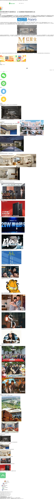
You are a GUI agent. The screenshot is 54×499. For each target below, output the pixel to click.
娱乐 (4, 0)
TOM (2, 13)
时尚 (8, 0)
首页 (0, 0)
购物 (25, 0)
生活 (11, 0)
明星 (6, 0)
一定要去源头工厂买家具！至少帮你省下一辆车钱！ (6, 395)
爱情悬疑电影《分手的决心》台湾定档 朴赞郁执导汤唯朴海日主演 (10, 343)
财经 (19, 0)
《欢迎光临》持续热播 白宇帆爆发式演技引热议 (7, 310)
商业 (17, 0)
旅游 (10, 0)
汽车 (24, 0)
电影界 (2, 265)
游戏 (9, 0)
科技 (27, 0)
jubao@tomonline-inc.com (20, 498)
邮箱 (15, 0)
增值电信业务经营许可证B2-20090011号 (5, 495)
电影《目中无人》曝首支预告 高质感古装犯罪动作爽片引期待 (9, 249)
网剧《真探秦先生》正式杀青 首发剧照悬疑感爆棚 (6, 345)
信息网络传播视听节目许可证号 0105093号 (5, 494)
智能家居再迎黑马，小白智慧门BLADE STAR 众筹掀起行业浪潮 (8, 199)
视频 (18, 0)
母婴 (13, 0)
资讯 (1, 0)
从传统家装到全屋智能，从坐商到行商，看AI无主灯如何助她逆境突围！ (9, 104)
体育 (5, 0)
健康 (20, 0)
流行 (3, 0)
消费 (23, 0)
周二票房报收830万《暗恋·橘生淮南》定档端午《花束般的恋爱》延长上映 (11, 264)
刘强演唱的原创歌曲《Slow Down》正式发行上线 (8, 328)
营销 (14, 0)
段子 (22, 0)
